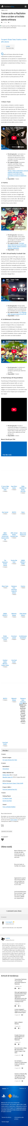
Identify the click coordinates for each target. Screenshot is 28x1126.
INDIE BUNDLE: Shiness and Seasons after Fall (5, 536)
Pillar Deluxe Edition (23, 614)
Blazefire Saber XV (8, 777)
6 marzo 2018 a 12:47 (10, 923)
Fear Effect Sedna (14, 487)
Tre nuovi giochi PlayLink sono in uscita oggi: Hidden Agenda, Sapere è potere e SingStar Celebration (17, 245)
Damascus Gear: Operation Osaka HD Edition (14, 589)
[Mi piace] (19, 988)
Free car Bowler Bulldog (9, 807)
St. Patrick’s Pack (7, 798)
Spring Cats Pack (7, 800)
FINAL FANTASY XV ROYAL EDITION (23, 488)
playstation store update (6, 831)
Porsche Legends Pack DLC (10, 789)
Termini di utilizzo (6, 1117)
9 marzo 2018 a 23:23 (10, 940)
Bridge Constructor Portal (5, 637)
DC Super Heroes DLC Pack (10, 760)
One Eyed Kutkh (14, 660)
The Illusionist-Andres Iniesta (5, 562)
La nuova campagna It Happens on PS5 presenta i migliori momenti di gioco (20, 1011)
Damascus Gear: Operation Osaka (22, 701)
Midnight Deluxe (14, 614)
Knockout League (14, 636)
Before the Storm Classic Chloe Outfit (13, 783)
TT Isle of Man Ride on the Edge (5, 487)
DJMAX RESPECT (5, 614)
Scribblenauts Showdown (23, 636)
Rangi (22, 512)
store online (13, 819)
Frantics (23, 586)
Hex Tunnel (5, 512)
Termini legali (5, 1121)
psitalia (8, 46)
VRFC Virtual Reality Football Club (14, 534)
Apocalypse (6, 769)
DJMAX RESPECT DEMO (22, 561)
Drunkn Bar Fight (14, 561)
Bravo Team (5, 586)
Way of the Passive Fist (23, 533)
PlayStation (9, 6)
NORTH (14, 512)
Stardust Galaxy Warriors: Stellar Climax (5, 662)
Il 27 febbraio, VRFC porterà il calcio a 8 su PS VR (17, 313)
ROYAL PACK (6, 775)
